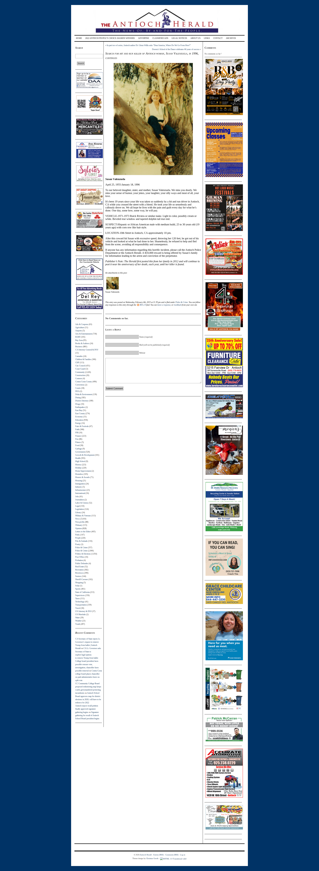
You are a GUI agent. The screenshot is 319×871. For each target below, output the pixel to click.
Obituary (78, 525)
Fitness (78, 442)
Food (77, 445)
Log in (182, 855)
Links (207, 38)
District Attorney (81, 401)
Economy (79, 416)
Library (78, 512)
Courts (78, 388)
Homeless (79, 474)
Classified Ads (160, 38)
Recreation (79, 570)
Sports (77, 589)
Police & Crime (81, 547)
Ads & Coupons (81, 324)
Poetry (77, 544)
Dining (78, 397)
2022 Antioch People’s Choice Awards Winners (110, 38)
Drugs (77, 404)
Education (79, 420)
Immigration (80, 484)
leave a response (163, 305)
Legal (77, 506)
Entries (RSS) (158, 855)
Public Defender (81, 563)
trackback (177, 305)
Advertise (143, 38)
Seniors (78, 576)
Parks (77, 535)
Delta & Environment (83, 394)
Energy (78, 423)
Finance (78, 436)
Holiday (78, 468)
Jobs (77, 496)
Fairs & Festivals (82, 426)
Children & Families (83, 359)
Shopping (79, 582)
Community (80, 372)
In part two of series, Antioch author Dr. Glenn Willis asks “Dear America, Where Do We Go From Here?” (149, 45)
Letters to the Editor (83, 531)
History (78, 464)
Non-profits (80, 522)
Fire (76, 439)
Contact (217, 38)
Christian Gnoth (152, 858)
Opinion (78, 528)
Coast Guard (80, 369)
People (78, 538)
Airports (78, 330)
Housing (78, 480)
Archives (231, 38)
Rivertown (79, 573)
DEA (77, 391)
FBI (76, 432)
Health (77, 458)
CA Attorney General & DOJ (86, 350)
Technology (79, 601)
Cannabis (79, 356)
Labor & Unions (81, 503)
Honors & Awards (82, 477)
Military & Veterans (83, 515)
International (80, 493)
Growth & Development (84, 455)
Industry (78, 487)
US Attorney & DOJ (83, 611)
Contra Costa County (83, 381)
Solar (77, 586)
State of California (82, 592)
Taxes (77, 598)
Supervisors (80, 595)
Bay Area (79, 340)
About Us (195, 38)
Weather (78, 621)
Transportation (81, 605)
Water (77, 617)
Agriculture (79, 327)
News (77, 519)
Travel (77, 608)
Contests (78, 378)
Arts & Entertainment (83, 334)
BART (77, 337)
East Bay (78, 410)
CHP (77, 362)
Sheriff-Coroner (81, 579)
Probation (79, 560)
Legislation (79, 509)
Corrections (79, 385)
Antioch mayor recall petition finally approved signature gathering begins (86, 709)
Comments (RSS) (171, 855)
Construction (80, 375)
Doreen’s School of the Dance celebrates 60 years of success (176, 49)
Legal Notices (179, 38)
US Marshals (80, 614)
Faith (77, 429)
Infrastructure (80, 490)
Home (79, 38)
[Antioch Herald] (159, 34)
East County (80, 413)
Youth (77, 624)
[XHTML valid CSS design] (173, 858)
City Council (80, 366)
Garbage (78, 449)
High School (80, 461)
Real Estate (79, 566)
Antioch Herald (146, 855)
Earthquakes (80, 407)
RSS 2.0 (143, 305)
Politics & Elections (83, 554)
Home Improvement (83, 471)
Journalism (79, 500)
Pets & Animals (81, 541)
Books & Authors (82, 343)
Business (78, 346)
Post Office (79, 557)
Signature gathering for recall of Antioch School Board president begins (87, 715)
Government (80, 452)
